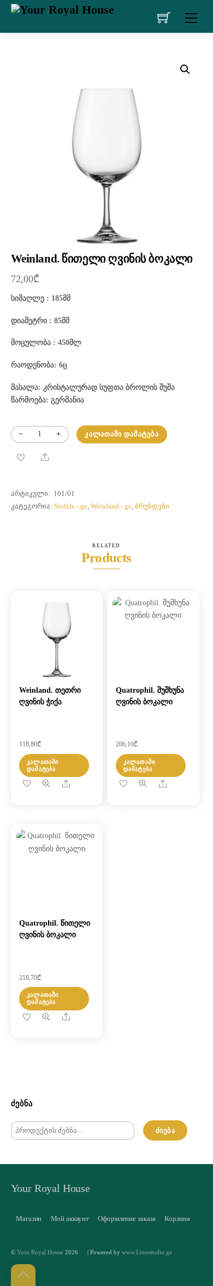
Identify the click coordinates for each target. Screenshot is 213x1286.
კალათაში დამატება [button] (43, 765)
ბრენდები (152, 506)
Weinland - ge (111, 506)
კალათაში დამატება (121, 434)
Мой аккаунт (70, 1218)
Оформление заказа (127, 1218)
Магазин (29, 1218)
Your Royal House (40, 1252)
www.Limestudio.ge (147, 1252)
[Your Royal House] (62, 8)
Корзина (177, 1218)
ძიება (165, 1130)
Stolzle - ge (70, 506)
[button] (185, 69)
